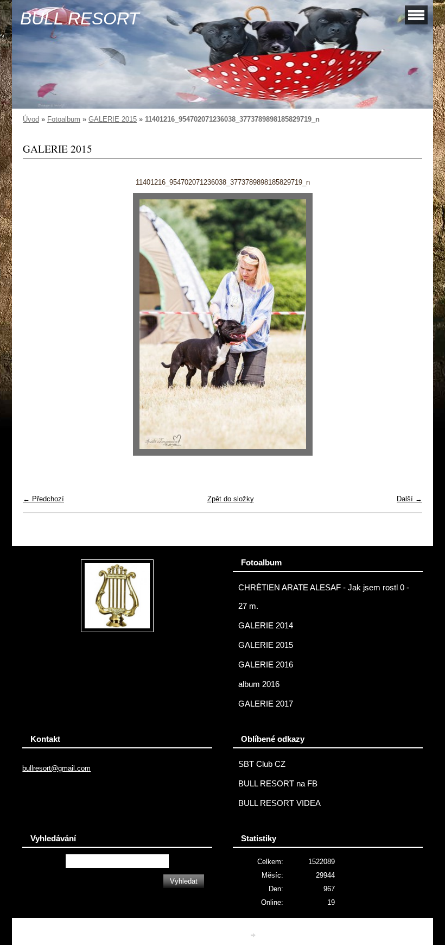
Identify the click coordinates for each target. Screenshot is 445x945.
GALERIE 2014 (265, 625)
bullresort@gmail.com (56, 768)
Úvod (31, 119)
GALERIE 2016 (265, 664)
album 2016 (258, 684)
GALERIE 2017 (265, 704)
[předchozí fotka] (40, 324)
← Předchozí (43, 499)
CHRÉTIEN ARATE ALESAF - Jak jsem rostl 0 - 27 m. (323, 596)
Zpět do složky (230, 499)
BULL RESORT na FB (277, 783)
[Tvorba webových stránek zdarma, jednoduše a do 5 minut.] (254, 935)
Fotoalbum (63, 119)
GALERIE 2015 (112, 119)
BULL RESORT (79, 18)
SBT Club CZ (261, 764)
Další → (409, 499)
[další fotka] (404, 324)
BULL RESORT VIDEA (279, 803)
